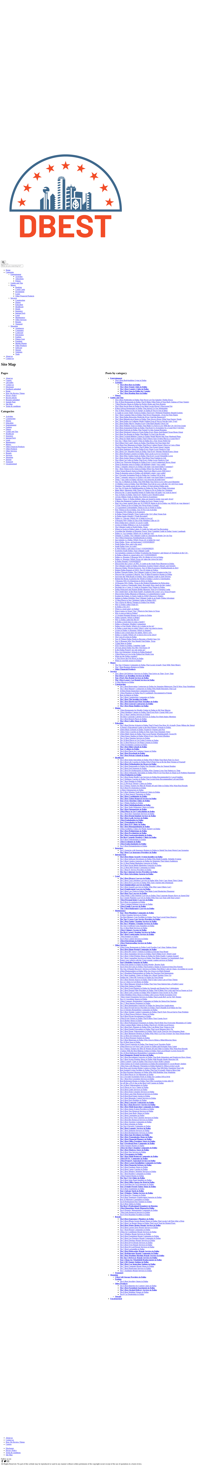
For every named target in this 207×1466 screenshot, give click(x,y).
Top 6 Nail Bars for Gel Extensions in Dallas (137, 1184)
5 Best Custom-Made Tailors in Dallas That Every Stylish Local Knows (147, 1025)
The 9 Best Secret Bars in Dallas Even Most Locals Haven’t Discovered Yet (143, 406)
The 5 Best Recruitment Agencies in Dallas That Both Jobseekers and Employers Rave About (156, 1057)
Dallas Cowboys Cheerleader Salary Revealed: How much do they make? (143, 585)
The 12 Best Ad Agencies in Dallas (133, 1036)
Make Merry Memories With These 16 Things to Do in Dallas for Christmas (143, 490)
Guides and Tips (17, 283)
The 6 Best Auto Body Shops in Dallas (134, 1113)
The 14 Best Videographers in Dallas (134, 1085)
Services (14, 298)
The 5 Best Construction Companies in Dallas (137, 697)
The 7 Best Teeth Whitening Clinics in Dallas (137, 807)
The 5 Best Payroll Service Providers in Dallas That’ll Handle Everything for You (150, 1008)
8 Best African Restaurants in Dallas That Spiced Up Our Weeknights (141, 408)
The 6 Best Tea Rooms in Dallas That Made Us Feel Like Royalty (140, 434)
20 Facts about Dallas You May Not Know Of (132, 648)
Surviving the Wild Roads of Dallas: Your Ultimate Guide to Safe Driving (143, 577)
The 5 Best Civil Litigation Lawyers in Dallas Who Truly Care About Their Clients (151, 880)
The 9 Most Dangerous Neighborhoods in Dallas (133, 538)
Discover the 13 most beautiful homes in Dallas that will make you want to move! (146, 492)
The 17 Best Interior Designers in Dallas (135, 1003)
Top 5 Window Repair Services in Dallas (135, 1234)
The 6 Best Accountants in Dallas (132, 902)
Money (13, 285)
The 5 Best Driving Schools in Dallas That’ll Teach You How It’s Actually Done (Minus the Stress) (157, 725)
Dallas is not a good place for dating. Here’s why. (133, 633)
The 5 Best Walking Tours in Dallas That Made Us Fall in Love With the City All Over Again (150, 426)
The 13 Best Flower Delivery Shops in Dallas (137, 1014)
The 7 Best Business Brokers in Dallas (129, 667)
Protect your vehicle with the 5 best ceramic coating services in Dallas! (146, 960)
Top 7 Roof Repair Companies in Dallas (135, 1230)
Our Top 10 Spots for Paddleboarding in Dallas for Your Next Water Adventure (145, 488)
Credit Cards (20, 289)
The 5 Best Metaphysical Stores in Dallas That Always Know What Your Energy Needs (148, 419)
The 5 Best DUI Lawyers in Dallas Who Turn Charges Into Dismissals (146, 883)
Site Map (9, 404)
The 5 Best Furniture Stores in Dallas (134, 1167)
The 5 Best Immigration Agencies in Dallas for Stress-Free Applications (147, 1005)
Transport (19, 324)
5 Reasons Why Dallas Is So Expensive (130, 512)
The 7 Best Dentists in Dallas (131, 781)
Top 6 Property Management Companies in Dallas (139, 1210)
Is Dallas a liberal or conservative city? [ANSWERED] (136, 555)
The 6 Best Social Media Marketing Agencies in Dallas (140, 865)
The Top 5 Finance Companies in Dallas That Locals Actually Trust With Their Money (148, 665)
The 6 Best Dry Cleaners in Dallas (133, 1195)
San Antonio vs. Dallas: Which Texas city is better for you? (137, 540)
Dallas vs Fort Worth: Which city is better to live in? (134, 626)
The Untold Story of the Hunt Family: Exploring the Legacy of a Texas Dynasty (145, 592)
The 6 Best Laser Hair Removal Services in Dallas (139, 1094)
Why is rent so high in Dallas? (126, 613)
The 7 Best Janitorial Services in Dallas (134, 1130)
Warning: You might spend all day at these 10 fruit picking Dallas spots (142, 486)
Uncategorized (11, 464)
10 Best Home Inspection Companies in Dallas (137, 691)
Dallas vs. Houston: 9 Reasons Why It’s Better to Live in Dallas (139, 557)
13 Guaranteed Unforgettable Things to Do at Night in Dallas (138, 508)
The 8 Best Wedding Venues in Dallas (134, 1292)
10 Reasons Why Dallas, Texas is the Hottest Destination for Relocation (142, 583)
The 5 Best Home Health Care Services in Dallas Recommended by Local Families (151, 777)
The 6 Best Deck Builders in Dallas (133, 1100)
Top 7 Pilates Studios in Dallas (131, 803)
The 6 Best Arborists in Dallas (131, 1124)
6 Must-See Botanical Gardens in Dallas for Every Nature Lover (139, 501)
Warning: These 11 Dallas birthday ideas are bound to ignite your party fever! (144, 499)
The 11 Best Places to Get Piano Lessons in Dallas (139, 743)
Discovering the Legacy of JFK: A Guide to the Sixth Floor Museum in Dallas (145, 564)
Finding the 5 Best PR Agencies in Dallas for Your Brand (141, 977)
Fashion (18, 337)
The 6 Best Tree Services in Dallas (133, 1152)
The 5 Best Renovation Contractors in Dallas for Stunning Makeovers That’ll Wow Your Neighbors (157, 686)
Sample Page (11, 402)
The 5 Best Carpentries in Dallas (132, 1115)
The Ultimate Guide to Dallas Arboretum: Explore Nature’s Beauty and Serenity (145, 566)
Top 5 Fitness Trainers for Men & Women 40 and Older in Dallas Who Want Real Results (154, 786)
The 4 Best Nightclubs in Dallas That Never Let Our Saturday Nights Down (144, 400)
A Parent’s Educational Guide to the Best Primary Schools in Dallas (145, 727)
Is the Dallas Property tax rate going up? (130, 650)
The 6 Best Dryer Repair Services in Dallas (136, 1243)
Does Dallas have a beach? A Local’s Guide (132, 523)
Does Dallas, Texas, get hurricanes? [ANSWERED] (135, 542)
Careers (9, 380)
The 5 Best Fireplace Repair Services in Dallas (137, 1240)
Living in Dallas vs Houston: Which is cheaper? (133, 630)
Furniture (18, 341)
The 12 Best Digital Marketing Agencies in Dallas (139, 863)
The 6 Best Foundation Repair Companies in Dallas (139, 1236)
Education (19, 305)
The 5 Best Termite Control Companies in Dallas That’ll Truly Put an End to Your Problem (154, 1012)
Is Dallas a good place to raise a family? (130, 622)
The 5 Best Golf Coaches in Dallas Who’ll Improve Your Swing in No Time (148, 993)
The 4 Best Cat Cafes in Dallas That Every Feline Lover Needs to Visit (142, 460)
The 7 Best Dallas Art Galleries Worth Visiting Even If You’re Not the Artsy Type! (146, 421)
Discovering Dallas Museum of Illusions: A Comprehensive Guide (140, 594)
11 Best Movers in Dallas (124, 682)
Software (18, 348)
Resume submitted (13, 400)
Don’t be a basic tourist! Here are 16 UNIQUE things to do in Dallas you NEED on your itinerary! (152, 503)
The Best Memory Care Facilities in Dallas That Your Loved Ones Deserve (148, 917)
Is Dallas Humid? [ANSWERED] (128, 561)
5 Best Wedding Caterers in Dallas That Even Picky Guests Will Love (146, 712)
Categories (10, 272)
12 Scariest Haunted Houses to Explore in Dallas (133, 615)
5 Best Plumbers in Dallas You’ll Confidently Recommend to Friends (146, 693)
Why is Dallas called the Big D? (127, 620)
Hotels (17, 309)
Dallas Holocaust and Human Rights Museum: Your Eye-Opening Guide (142, 589)
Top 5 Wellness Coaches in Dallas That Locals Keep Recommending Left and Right (152, 779)
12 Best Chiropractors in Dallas (132, 790)
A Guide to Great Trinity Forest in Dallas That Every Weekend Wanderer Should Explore (149, 413)
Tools (17, 354)
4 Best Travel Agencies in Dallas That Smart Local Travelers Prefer (145, 1044)
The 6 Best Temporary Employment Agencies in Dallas (141, 1197)
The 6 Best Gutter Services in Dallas (133, 1090)
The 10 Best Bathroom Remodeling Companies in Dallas (141, 1053)
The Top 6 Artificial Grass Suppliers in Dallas (137, 926)
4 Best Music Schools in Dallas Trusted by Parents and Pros (142, 730)
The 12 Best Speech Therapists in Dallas (135, 794)
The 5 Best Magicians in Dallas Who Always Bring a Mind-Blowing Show (148, 1040)
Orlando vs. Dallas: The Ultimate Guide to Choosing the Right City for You (143, 536)
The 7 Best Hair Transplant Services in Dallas (137, 814)
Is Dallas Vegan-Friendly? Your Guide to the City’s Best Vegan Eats (140, 514)
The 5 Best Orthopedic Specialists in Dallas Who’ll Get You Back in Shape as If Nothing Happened (157, 773)
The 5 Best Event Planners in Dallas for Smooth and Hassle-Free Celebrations (149, 988)
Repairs (18, 322)
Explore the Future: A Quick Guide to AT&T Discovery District (139, 596)
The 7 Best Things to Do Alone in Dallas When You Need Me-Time (141, 469)
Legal (17, 315)
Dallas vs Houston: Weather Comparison (130, 624)
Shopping (14, 326)
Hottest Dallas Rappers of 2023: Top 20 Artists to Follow (137, 570)
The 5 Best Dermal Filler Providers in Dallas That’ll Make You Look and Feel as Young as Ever (156, 990)
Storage (18, 350)
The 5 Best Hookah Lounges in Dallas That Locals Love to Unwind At (142, 454)
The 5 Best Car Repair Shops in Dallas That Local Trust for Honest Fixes (148, 1223)
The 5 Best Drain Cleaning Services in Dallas (137, 1092)
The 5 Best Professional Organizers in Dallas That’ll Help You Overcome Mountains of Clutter (155, 1023)
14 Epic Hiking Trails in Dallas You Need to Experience (136, 497)
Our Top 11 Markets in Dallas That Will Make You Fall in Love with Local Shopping (147, 482)
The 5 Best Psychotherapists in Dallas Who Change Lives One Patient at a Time (150, 771)
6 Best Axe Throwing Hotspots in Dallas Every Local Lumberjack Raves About (145, 462)
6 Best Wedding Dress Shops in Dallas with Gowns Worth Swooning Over (148, 995)
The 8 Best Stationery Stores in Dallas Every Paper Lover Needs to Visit (142, 449)
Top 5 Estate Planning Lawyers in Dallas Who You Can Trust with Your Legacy (150, 898)
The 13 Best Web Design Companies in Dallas (137, 868)
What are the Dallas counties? (126, 656)
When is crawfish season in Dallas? (128, 661)
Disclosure (10, 387)
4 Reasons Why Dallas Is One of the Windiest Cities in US (137, 520)
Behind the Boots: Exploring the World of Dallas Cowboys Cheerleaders (142, 579)
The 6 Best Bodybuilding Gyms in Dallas (130, 380)
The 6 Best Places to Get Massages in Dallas (136, 1074)
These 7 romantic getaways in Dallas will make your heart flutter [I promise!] (144, 467)
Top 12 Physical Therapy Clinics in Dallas (136, 783)
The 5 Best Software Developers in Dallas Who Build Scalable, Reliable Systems (150, 859)
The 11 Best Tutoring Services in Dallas (135, 738)
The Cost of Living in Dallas (126, 637)
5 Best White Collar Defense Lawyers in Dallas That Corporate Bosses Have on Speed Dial (154, 896)
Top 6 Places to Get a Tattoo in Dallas (134, 1087)
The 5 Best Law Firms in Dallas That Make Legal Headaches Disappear (147, 891)
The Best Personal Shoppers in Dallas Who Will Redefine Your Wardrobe (147, 1072)
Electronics (19, 335)
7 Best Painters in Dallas (129, 937)
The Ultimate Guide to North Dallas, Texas (131, 527)
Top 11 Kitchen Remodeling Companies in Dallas (138, 1010)
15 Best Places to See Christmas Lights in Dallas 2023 (135, 600)
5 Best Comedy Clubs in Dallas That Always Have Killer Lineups (145, 1062)
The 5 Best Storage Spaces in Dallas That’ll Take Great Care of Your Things (149, 980)
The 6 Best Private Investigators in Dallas (135, 1016)
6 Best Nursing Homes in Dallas (132, 1146)
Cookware (19, 333)
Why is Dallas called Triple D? (127, 605)
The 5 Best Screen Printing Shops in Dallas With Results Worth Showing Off (149, 1059)
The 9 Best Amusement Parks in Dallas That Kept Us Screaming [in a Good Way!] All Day (150, 428)
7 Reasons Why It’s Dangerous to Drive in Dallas (134, 581)
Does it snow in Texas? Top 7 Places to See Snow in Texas (137, 611)
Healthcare (19, 307)
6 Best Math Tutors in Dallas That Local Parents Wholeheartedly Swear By (148, 734)
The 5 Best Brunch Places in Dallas (133, 719)
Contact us (10, 358)
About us (9, 356)
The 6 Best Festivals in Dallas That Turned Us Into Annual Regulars (141, 430)
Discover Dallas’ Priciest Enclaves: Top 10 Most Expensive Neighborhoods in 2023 (146, 568)
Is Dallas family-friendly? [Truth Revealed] (131, 516)
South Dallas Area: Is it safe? (126, 546)
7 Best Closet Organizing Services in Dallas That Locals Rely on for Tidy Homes (150, 997)
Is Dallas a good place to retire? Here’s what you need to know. (139, 628)
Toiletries (18, 352)
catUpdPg (9, 383)
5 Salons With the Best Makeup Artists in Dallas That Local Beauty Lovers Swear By (152, 1051)
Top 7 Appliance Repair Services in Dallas (136, 1271)
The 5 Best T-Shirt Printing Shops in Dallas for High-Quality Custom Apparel (149, 956)
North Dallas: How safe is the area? (128, 544)
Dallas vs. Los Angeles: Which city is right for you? (134, 533)
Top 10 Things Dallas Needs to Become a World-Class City (137, 639)
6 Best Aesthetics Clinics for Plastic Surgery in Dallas (140, 829)
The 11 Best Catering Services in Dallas (135, 714)
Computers (19, 330)
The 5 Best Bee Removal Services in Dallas (136, 1120)
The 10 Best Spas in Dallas (130, 1042)
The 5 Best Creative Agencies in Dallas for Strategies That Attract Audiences (149, 861)
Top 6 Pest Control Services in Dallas (134, 939)
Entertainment (16, 274)
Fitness (18, 281)
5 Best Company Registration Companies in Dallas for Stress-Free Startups (148, 1001)
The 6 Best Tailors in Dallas (130, 1204)
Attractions (19, 279)
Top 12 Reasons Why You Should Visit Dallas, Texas (135, 641)
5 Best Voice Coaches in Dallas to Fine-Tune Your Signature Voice (145, 732)
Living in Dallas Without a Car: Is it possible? (132, 525)
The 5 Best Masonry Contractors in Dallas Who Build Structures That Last (148, 689)
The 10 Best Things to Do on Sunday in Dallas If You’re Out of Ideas (141, 411)
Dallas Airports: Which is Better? (127, 617)
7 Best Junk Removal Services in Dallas (135, 1212)
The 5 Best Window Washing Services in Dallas (138, 1171)
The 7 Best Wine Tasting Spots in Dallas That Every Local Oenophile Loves (144, 456)
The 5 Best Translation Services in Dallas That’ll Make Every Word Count (148, 954)
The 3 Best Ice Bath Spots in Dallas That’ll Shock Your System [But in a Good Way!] (147, 439)
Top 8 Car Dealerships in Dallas (132, 1294)
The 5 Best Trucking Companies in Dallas (136, 1122)
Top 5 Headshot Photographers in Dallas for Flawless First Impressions (146, 973)
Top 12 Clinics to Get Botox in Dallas (134, 982)
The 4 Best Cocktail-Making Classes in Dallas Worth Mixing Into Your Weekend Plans (148, 436)
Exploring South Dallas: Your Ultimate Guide (132, 551)
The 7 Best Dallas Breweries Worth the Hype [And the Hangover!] (140, 417)
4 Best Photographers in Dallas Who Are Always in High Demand (145, 971)
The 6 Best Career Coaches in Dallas (134, 1169)
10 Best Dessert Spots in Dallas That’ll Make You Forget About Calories (142, 447)
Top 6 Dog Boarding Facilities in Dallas (135, 1215)
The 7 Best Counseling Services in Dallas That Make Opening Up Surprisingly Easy (152, 958)
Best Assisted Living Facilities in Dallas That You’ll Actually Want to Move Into (150, 1070)
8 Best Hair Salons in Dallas (130, 986)
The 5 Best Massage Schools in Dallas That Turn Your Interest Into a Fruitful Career (151, 984)
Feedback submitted (13, 389)
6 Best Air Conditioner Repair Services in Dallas (138, 1232)
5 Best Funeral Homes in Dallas (132, 1176)
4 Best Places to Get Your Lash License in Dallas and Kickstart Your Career (148, 1046)
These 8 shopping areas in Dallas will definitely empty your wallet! (140, 464)
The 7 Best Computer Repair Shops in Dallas (137, 1266)
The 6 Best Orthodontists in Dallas (133, 840)
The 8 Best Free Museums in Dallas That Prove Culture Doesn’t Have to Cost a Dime (147, 445)
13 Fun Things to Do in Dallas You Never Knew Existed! (137, 505)
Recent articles (11, 398)
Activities (19, 277)
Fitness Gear (20, 339)
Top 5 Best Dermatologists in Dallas (133, 846)
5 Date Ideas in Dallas (123, 643)
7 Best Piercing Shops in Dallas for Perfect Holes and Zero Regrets (140, 404)
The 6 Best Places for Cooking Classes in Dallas (138, 751)
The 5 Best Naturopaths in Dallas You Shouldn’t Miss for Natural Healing (148, 766)
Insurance (19, 311)
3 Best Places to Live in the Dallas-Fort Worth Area (134, 654)
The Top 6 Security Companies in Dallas (135, 1126)
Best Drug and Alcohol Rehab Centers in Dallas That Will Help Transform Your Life (152, 1068)
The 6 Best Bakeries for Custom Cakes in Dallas (138, 1286)
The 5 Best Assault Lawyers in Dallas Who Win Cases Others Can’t (145, 887)
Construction (20, 300)
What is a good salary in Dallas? (127, 609)
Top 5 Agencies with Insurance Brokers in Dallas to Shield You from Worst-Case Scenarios (154, 850)
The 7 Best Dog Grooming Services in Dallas (137, 1079)
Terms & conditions (13, 406)
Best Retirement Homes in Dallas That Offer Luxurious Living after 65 (146, 1081)
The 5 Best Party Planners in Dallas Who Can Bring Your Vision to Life (147, 1027)
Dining (18, 302)
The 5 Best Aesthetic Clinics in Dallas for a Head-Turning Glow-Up (145, 975)
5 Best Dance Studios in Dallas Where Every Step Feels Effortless (145, 736)
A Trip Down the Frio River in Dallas (129, 658)
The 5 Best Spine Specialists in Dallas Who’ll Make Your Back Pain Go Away (149, 760)
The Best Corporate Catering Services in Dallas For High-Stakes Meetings (148, 717)
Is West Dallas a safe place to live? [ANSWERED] (134, 549)
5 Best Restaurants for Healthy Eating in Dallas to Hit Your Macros (145, 710)
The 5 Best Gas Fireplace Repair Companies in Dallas (140, 1238)
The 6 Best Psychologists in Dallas (133, 788)
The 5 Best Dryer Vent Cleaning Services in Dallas (139, 1118)
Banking (18, 287)
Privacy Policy (11, 395)
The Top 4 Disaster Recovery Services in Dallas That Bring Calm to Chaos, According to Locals (156, 969)
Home (8, 270)
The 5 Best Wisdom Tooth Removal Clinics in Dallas (140, 792)
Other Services (20, 320)
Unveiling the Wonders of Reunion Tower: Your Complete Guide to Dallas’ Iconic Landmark (150, 531)
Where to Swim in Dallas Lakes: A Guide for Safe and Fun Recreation (141, 529)
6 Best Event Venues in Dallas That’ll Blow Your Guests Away (143, 1018)
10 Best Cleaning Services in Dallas (133, 915)
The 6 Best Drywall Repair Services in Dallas (137, 1247)
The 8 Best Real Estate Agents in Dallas (135, 1096)
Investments (19, 292)
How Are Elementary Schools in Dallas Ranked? (133, 652)
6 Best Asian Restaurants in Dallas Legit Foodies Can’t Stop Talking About (148, 947)
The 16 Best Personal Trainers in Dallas (135, 1038)
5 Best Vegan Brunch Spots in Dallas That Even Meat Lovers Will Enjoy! (143, 471)
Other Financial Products (24, 296)
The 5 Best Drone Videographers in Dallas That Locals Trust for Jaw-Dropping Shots (152, 1031)
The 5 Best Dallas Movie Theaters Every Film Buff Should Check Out (141, 423)
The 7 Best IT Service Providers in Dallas (135, 870)
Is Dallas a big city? (122, 607)
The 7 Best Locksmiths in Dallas (132, 1249)
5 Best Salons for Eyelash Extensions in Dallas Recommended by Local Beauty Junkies (153, 1064)
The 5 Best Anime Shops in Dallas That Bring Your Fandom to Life (140, 458)
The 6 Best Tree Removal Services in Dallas (136, 1111)
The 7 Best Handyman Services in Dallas (135, 1268)
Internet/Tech (20, 313)
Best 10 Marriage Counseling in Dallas (134, 1199)
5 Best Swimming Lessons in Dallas (133, 745)
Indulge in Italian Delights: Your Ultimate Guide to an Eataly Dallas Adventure (144, 598)
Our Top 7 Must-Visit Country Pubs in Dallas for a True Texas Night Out (142, 441)
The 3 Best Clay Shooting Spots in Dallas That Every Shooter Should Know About (146, 452)
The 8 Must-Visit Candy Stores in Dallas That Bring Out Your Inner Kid (142, 443)
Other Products (21, 346)
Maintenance (20, 318)
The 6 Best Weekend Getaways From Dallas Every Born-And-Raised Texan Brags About (149, 432)
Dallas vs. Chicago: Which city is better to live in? (134, 518)
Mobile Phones (21, 343)
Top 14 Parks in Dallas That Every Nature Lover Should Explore (139, 495)
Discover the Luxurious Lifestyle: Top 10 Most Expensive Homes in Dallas (143, 574)
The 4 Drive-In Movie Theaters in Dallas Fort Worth (135, 602)
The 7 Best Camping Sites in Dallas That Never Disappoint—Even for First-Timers (146, 415)
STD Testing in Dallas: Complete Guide (130, 646)
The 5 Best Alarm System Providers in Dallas (137, 1109)
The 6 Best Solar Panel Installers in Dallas (136, 1180)
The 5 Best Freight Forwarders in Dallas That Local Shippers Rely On (146, 1029)
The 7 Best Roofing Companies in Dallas (135, 1174)
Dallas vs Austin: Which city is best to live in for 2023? (136, 635)
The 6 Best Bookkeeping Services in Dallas (136, 1133)
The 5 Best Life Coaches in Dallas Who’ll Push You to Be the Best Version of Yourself (152, 762)
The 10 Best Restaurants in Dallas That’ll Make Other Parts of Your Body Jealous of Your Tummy (152, 402)
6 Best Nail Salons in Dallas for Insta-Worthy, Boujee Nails (142, 965)
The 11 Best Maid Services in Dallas (133, 928)
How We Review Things (15, 393)
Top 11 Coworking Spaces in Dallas (133, 999)
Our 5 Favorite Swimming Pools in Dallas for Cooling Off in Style (140, 475)
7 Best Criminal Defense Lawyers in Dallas (136, 904)
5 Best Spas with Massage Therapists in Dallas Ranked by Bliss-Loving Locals (150, 1066)
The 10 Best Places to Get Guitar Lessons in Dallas (139, 740)
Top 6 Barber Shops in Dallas (131, 1021)
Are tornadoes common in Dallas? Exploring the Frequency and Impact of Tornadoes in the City (152, 553)
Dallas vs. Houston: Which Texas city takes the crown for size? (139, 559)
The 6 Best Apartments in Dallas (132, 1189)
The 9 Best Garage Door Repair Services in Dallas (139, 1227)
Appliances (19, 328)
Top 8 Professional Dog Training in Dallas (136, 1202)
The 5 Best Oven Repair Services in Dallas (136, 1245)
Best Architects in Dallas (129, 695)
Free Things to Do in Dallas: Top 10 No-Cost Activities (136, 510)
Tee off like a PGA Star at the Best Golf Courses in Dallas (142, 1083)
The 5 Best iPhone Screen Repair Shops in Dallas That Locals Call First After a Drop (152, 1221)
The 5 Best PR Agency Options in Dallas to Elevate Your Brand (144, 952)
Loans (17, 294)
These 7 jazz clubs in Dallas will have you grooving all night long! (140, 480)
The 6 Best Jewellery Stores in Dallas (134, 1281)
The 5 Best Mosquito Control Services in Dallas (138, 1098)
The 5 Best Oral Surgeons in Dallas (133, 768)
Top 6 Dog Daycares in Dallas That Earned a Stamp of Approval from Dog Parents (151, 967)
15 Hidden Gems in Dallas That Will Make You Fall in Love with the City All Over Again (149, 484)
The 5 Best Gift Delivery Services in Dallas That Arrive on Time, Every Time (144, 674)
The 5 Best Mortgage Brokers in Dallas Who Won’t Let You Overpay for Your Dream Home (155, 1033)
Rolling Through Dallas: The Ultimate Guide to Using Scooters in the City (143, 572)
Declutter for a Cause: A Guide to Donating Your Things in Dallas (140, 587)
